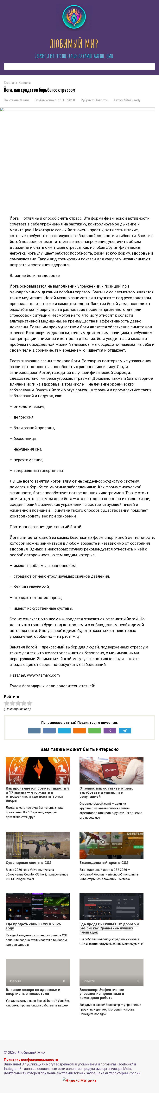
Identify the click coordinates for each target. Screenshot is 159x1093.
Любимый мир (73, 43)
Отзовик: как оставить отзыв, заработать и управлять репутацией (106, 792)
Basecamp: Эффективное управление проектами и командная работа (102, 993)
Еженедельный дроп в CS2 (104, 862)
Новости (101, 100)
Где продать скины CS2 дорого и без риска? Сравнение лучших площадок (109, 928)
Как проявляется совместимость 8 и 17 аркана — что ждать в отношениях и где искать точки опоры (37, 794)
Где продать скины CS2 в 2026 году (33, 926)
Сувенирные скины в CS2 (28, 862)
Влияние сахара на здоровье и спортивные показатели (33, 991)
